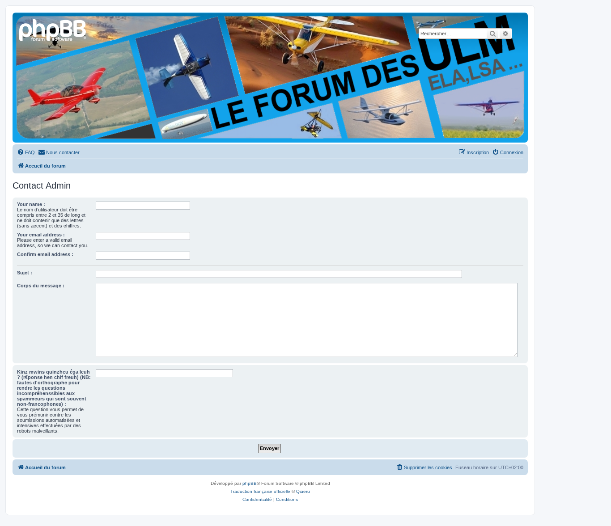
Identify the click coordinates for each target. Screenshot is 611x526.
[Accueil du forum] (53, 29)
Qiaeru (303, 491)
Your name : (31, 204)
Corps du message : (40, 285)
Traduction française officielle (260, 491)
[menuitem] (26, 152)
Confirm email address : (45, 254)
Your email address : (41, 234)
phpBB (249, 483)
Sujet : (24, 272)
